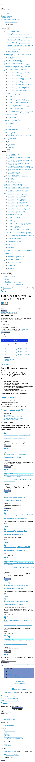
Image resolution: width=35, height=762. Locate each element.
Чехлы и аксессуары (10, 33)
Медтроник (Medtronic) (14, 51)
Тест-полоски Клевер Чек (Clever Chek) (18, 85)
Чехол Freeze (11, 55)
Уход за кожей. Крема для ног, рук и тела (19, 135)
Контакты (7, 281)
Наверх (3, 760)
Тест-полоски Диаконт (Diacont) (16, 76)
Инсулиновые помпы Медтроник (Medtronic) (20, 112)
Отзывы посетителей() (12, 410)
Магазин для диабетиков (11, 419)
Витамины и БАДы (9, 121)
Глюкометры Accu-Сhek (14, 94)
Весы (9, 141)
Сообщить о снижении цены (9, 312)
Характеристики (9, 359)
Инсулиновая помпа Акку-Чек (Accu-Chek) (20, 111)
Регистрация (7, 745)
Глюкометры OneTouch (14, 96)
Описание (7, 357)
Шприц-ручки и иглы (10, 114)
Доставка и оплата (9, 276)
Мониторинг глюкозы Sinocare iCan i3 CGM (17, 64)
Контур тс (11, 422)
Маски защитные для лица (15, 139)
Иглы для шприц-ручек (14, 118)
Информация (8, 668)
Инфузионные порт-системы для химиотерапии (18, 127)
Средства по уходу (9, 132)
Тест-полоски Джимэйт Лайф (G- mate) (18, 87)
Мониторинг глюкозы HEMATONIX (14, 63)
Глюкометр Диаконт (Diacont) (16, 99)
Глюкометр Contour (13, 97)
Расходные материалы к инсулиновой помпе (17, 66)
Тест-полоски (8, 70)
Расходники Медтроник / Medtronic (17, 67)
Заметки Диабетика (19, 683)
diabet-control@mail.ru (11, 22)
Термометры (11, 142)
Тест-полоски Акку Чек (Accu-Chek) (18, 72)
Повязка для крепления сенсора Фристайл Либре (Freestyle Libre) (19, 38)
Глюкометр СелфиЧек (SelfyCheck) (17, 102)
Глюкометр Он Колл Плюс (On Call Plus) (19, 100)
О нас (5, 278)
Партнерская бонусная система (13, 282)
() (8, 696)
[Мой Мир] (7, 303)
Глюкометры (7, 93)
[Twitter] (3, 303)
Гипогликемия (8, 126)
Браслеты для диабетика (14, 52)
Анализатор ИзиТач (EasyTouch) (16, 105)
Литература (7, 130)
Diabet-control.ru (6, 686)
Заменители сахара (12, 124)
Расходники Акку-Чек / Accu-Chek (17, 69)
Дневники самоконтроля (11, 129)
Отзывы (6, 279)
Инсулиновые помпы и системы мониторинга (17, 109)
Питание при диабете (10, 123)
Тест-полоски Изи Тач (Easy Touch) (17, 88)
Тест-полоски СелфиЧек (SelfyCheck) (18, 82)
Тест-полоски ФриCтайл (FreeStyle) (17, 90)
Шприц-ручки (11, 117)
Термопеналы (11, 57)
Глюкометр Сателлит (13, 103)
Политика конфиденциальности (13, 284)
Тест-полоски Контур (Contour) (16, 73)
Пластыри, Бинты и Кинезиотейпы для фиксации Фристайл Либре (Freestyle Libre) (20, 44)
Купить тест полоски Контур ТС (13, 418)
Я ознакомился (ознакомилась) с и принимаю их (14, 330)
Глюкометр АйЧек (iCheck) (15, 108)
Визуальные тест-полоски (15, 91)
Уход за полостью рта (13, 136)
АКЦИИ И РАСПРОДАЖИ (12, 31)
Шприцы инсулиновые (14, 115)
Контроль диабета (9, 725)
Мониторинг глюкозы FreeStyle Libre (14, 61)
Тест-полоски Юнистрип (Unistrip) (17, 79)
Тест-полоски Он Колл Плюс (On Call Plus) (19, 84)
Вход (6, 13)
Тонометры (10, 147)
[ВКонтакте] (2, 303)
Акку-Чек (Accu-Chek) (13, 49)
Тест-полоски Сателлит (14, 75)
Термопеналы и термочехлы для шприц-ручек (17, 54)
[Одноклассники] (5, 303)
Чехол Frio (10, 58)
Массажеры (10, 145)
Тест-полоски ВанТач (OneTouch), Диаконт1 (20, 78)
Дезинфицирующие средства (15, 133)
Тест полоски (4, 422)
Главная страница (19, 681)
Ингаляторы (11, 144)
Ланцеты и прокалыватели (12, 120)
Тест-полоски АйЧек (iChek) (15, 81)
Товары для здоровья (10, 138)
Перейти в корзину (17, 708)
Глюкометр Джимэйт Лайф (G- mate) (18, 106)
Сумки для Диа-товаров (14, 60)
